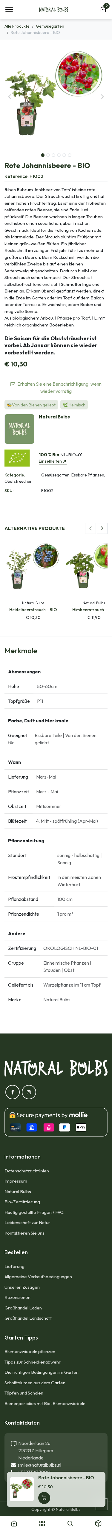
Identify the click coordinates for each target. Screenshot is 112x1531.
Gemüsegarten (50, 26)
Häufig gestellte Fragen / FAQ (34, 1212)
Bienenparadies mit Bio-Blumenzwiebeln (44, 1403)
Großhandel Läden (23, 1308)
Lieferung (14, 1266)
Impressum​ (15, 1181)
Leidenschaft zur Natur (27, 1222)
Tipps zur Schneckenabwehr (32, 1362)
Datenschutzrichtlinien (26, 1171)
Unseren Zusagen (22, 1287)
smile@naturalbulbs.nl (38, 1465)
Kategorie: (14, 475)
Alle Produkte (17, 26)
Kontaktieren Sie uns (24, 1233)
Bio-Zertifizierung (22, 1202)
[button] (9, 96)
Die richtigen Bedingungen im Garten (41, 1372)
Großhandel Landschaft (28, 1318)
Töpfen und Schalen (23, 1393)
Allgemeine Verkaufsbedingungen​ (38, 1276)
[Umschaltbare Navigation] (8, 9)
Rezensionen (17, 1297)
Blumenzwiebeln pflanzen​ (29, 1351)
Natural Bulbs (17, 1191)
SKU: (8, 490)
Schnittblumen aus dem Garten (34, 1383)
